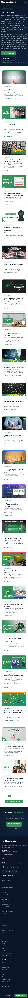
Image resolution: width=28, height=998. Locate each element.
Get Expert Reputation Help (13, 801)
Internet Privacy (5, 925)
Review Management (6, 902)
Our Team (4, 939)
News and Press (5, 967)
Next (16, 796)
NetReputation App (6, 986)
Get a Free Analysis (8, 53)
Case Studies (4, 969)
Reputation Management (7, 878)
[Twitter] (6, 871)
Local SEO (4, 892)
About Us (4, 941)
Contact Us (4, 965)
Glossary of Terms (6, 979)
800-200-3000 (9, 58)
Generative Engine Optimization (8, 890)
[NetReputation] (9, 841)
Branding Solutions (6, 882)
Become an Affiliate (6, 972)
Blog (3, 962)
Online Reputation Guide (7, 955)
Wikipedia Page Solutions (7, 897)
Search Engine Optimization (7, 887)
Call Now (8, 995)
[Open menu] (25, 2)
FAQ (3, 977)
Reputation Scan (5, 981)
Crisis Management (6, 904)
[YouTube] (9, 871)
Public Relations (5, 885)
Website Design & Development (8, 914)
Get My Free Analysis (14, 823)
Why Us (3, 943)
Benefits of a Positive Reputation (8, 950)
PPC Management (5, 906)
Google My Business (6, 909)
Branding (4, 928)
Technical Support (5, 984)
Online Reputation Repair (7, 953)
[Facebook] (3, 871)
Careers (3, 974)
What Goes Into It (5, 948)
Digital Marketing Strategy (7, 911)
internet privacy (17, 48)
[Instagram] (13, 871)
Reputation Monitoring (6, 880)
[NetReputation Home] (8, 2)
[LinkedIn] (16, 871)
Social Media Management (7, 894)
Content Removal (5, 899)
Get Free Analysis (20, 995)
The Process (4, 946)
